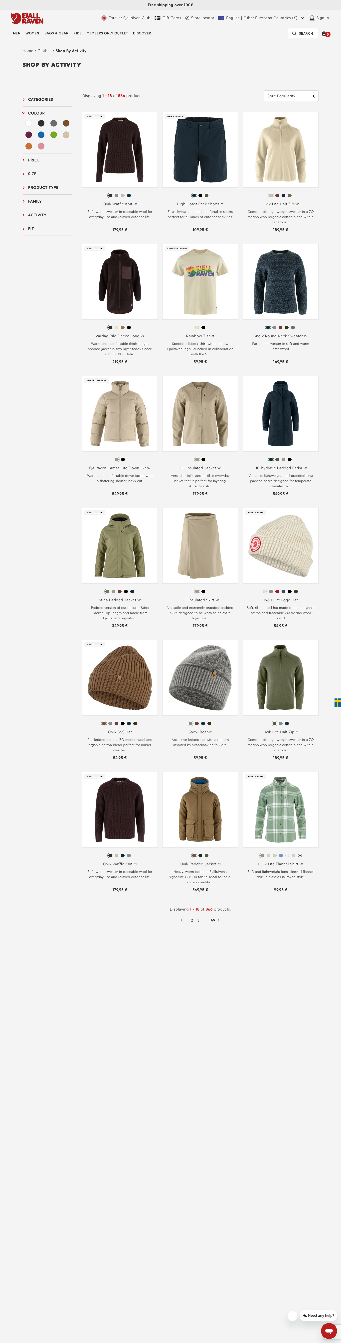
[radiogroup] (120, 196)
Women (32, 33)
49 (213, 920)
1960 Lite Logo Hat (281, 600)
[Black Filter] (41, 123)
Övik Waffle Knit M (120, 864)
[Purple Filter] (29, 135)
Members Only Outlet (107, 33)
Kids (77, 33)
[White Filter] (29, 123)
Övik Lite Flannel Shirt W (280, 864)
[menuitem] (16, 33)
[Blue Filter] (41, 135)
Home (28, 50)
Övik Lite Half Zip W (280, 204)
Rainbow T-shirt (200, 336)
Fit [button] (31, 228)
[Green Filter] (53, 135)
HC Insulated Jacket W (200, 468)
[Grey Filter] (53, 123)
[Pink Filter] (41, 146)
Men (16, 33)
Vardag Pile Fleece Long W (120, 336)
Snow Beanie (200, 732)
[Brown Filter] (66, 123)
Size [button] (32, 173)
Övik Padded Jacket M (200, 864)
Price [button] (34, 160)
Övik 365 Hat (120, 732)
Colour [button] (36, 113)
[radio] (110, 195)
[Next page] (219, 920)
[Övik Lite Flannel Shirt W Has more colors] (300, 855)
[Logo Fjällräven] (27, 18)
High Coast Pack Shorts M (200, 204)
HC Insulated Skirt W (200, 600)
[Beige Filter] (66, 135)
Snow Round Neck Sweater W (281, 336)
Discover (142, 33)
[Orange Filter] (29, 146)
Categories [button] (40, 99)
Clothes (44, 50)
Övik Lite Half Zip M (281, 732)
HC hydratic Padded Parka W (280, 468)
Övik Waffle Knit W (120, 204)
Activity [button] (37, 215)
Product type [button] (43, 187)
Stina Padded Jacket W (120, 600)
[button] (325, 33)
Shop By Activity (71, 50)
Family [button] (35, 201)
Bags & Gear (56, 33)
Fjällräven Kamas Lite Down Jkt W (120, 468)
